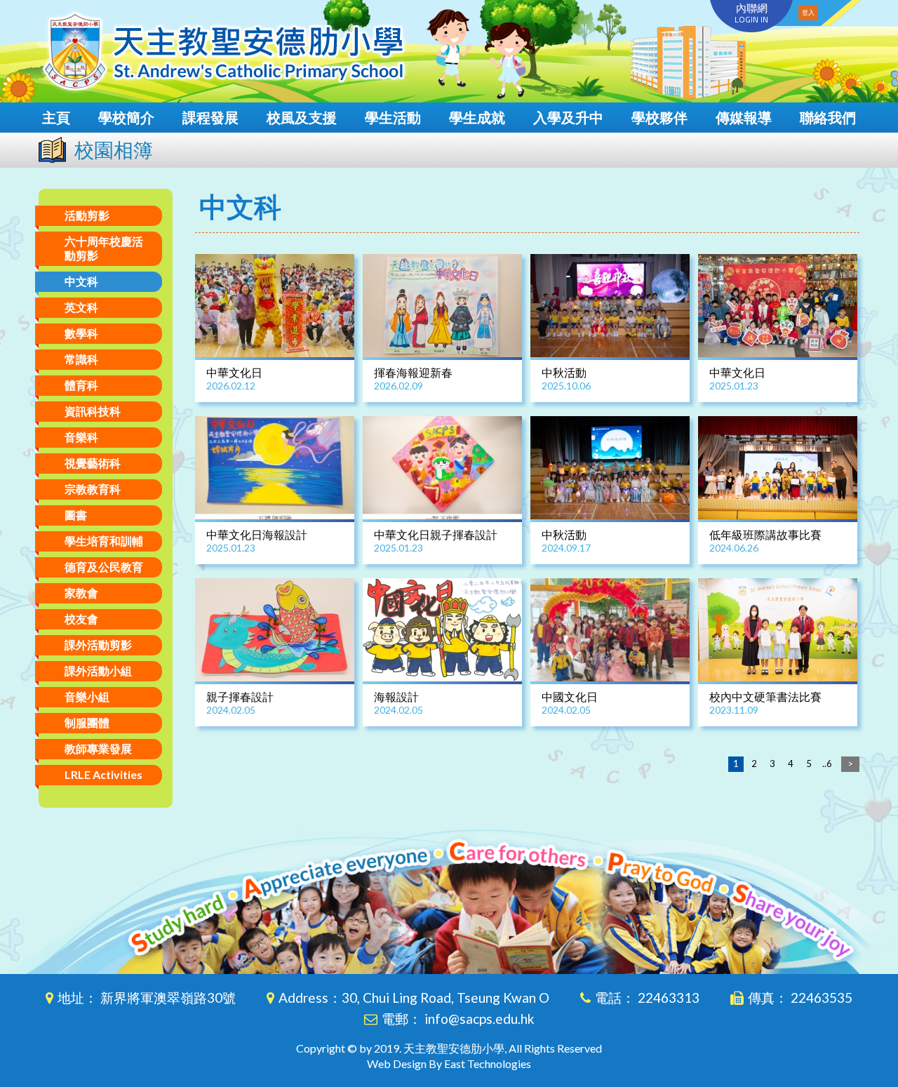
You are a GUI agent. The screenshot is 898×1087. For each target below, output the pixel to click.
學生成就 (477, 117)
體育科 (81, 385)
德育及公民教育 (104, 566)
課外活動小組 (98, 670)
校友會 (81, 618)
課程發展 (210, 117)
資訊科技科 (93, 411)
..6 (827, 763)
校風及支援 (302, 117)
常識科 (81, 359)
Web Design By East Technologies (449, 1063)
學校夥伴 (659, 117)
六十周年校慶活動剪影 (104, 248)
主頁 (56, 117)
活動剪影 (87, 215)
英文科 (81, 307)
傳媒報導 (744, 117)
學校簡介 (126, 117)
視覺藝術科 (93, 462)
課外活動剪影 (98, 644)
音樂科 (81, 437)
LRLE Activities (103, 774)
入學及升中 (568, 117)
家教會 (81, 592)
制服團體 (87, 722)
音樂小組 (87, 696)
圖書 (76, 514)
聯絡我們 (828, 117)
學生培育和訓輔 (104, 540)
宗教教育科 (93, 488)
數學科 (81, 333)
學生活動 (393, 117)
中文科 (81, 281)
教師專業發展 (98, 748)
